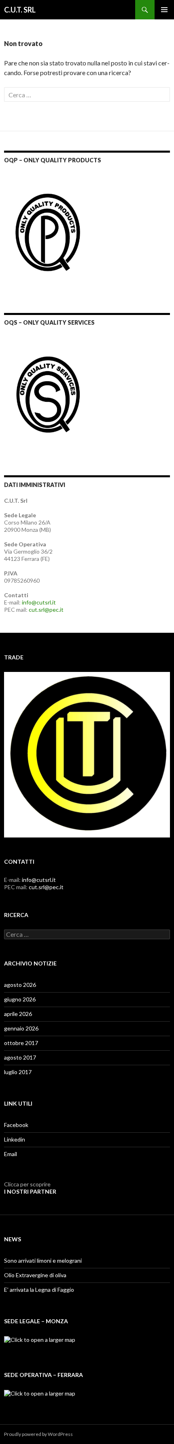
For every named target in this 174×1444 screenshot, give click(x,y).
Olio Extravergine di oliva (35, 1275)
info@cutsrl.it (39, 602)
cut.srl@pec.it (46, 609)
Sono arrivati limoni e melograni (43, 1260)
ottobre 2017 (21, 1042)
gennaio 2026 (21, 1028)
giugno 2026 (20, 999)
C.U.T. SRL (20, 9)
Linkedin (14, 1139)
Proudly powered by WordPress (38, 1434)
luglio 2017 (18, 1071)
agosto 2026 (20, 984)
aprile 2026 (18, 1013)
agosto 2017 (20, 1057)
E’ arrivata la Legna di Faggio (39, 1289)
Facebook (16, 1124)
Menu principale (164, 9)
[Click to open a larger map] (39, 1339)
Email (10, 1153)
